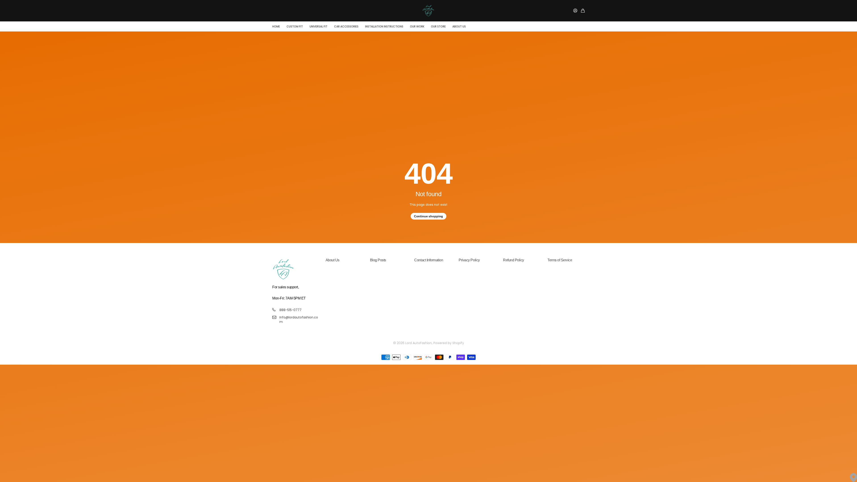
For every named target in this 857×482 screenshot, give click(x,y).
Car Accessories (346, 26)
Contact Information (428, 260)
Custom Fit (295, 26)
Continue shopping (428, 216)
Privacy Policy (469, 260)
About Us (459, 26)
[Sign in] (575, 10)
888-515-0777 (290, 310)
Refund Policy (513, 260)
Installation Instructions (384, 26)
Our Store (438, 26)
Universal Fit (318, 26)
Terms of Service (559, 260)
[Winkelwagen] (583, 10)
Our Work (417, 26)
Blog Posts (378, 260)
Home (276, 26)
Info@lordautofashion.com (298, 319)
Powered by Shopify (448, 343)
